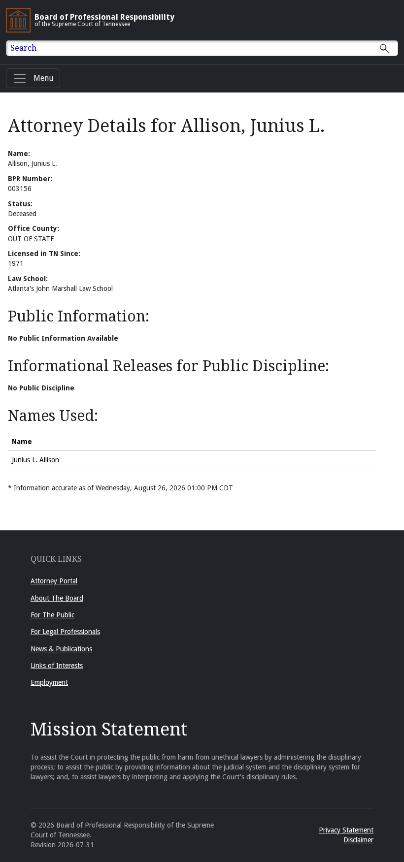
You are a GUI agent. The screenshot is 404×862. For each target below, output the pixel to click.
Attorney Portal (54, 581)
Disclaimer (358, 840)
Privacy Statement (346, 830)
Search (23, 48)
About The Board (57, 598)
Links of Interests (57, 666)
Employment (49, 682)
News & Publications (61, 649)
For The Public (52, 615)
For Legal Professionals (65, 632)
